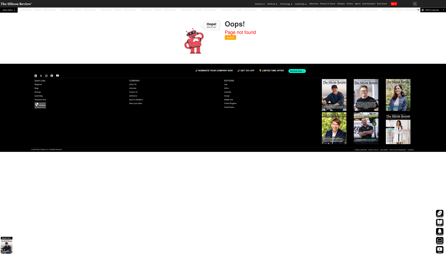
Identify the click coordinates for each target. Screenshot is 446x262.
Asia (225, 84)
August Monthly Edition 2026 (334, 80)
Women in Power (327, 4)
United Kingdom (230, 103)
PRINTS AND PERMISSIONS (397, 150)
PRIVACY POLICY (373, 150)
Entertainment (368, 4)
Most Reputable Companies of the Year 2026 (366, 114)
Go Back (230, 37)
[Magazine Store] (6, 247)
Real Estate (382, 4)
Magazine (38, 84)
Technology (285, 4)
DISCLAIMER (384, 150)
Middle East (228, 100)
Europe (227, 96)
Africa (226, 88)
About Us (132, 84)
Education (313, 4)
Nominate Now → (358, 71)
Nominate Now (40, 100)
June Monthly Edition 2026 (398, 113)
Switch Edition (8, 10)
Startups (37, 92)
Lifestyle (341, 4)
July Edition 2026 (334, 113)
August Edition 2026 (366, 80)
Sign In (394, 4)
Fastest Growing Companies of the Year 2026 (398, 81)
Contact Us (133, 92)
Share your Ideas (135, 103)
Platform (271, 4)
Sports (358, 4)
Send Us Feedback (136, 100)
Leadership (300, 4)
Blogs (36, 88)
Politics (350, 4)
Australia (227, 92)
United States (229, 107)
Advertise (132, 88)
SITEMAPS (411, 150)
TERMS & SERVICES (361, 150)
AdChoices (133, 96)
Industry (259, 4)
